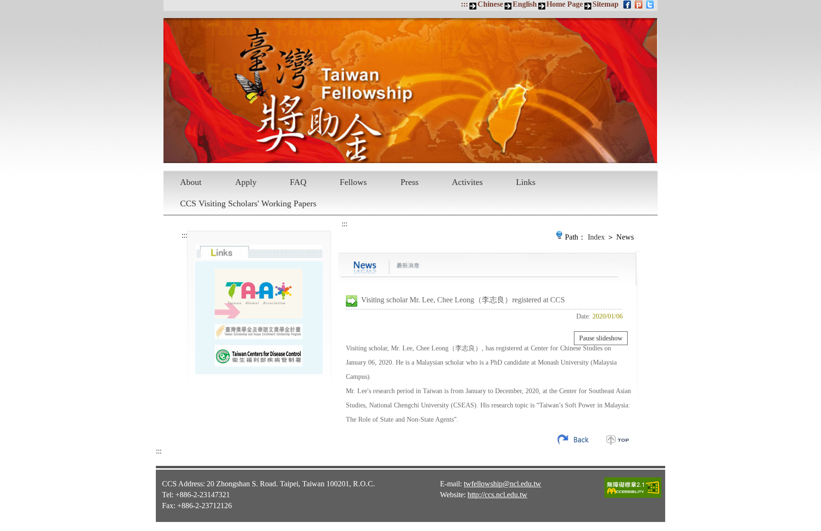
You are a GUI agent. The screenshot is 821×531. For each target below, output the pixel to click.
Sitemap (605, 4)
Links (525, 182)
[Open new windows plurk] (639, 4)
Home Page (564, 4)
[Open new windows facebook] (627, 4)
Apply (246, 182)
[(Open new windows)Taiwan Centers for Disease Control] (259, 356)
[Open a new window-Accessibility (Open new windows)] (632, 496)
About (190, 182)
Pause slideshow (600, 338)
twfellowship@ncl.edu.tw (502, 484)
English (525, 4)
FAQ (298, 182)
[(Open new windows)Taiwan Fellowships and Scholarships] (259, 331)
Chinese (490, 4)
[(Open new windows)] (259, 293)
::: (464, 4)
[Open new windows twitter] (650, 4)
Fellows (353, 182)
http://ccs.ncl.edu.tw (497, 495)
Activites (467, 182)
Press (410, 182)
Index (596, 237)
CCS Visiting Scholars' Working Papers (248, 203)
